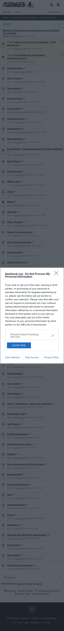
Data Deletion (12, 357)
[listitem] (32, 335)
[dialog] (32, 315)
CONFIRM (19, 345)
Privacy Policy (51, 357)
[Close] (57, 274)
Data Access (32, 357)
